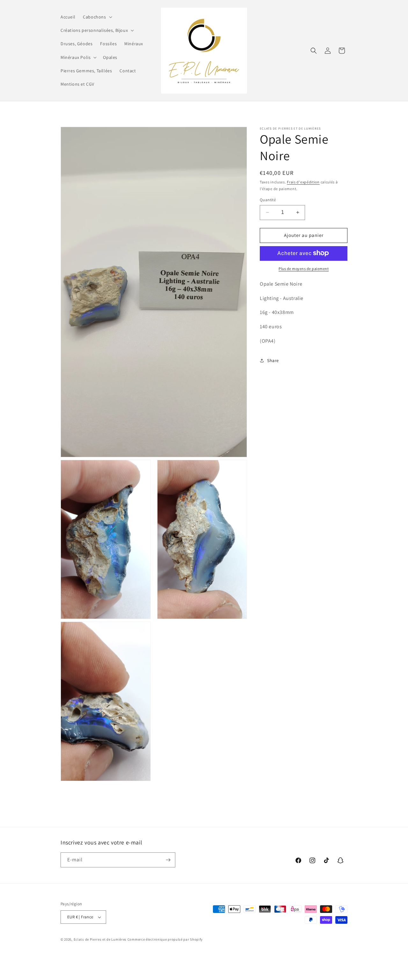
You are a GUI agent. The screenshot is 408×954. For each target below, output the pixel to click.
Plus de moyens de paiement (304, 268)
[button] (96, 17)
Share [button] (273, 360)
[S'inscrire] (168, 859)
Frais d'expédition (303, 182)
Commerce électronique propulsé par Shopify (165, 939)
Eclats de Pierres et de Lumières (100, 939)
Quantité (268, 200)
